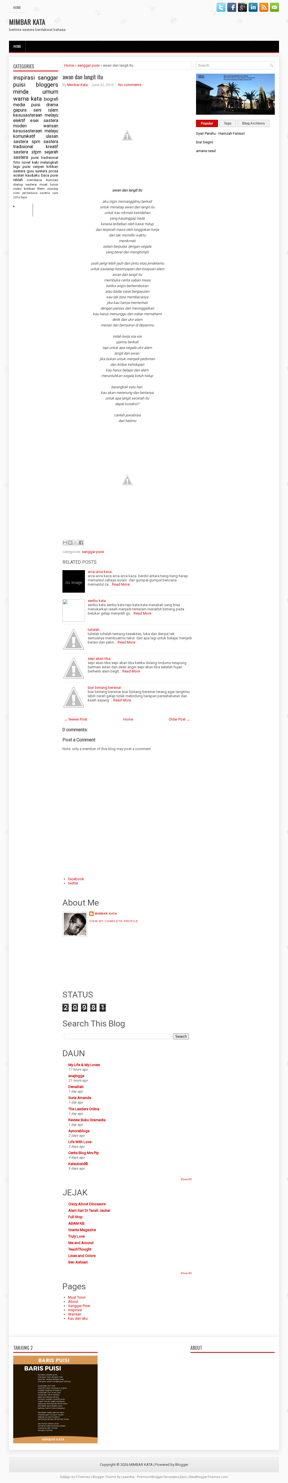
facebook (76, 879)
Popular (207, 123)
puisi (35, 104)
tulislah (93, 629)
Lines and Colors (82, 1256)
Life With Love (79, 1142)
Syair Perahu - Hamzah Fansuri (220, 133)
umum (50, 91)
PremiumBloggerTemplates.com (162, 1477)
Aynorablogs (78, 1131)
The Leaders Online (83, 1109)
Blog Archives (253, 123)
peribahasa (29, 193)
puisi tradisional (44, 157)
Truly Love (76, 1236)
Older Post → (179, 719)
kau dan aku (78, 1318)
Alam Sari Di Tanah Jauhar (89, 1210)
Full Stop (75, 1217)
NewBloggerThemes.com (208, 1477)
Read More (121, 584)
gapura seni (27, 110)
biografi (51, 99)
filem (24, 197)
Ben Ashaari (78, 1262)
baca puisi (49, 175)
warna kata (27, 98)
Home (17, 7)
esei (34, 120)
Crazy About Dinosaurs (87, 1204)
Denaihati (76, 1087)
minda (21, 91)
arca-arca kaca (100, 572)
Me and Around (80, 1243)
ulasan (52, 136)
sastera (41, 171)
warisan (50, 125)
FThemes (83, 1477)
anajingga (76, 1076)
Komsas (52, 180)
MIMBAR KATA (27, 22)
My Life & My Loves (84, 1065)
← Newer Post (75, 719)
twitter (73, 883)
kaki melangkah (45, 162)
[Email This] (65, 542)
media (19, 104)
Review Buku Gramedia (86, 1120)
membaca (34, 180)
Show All (186, 1179)
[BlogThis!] (70, 542)
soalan (18, 175)
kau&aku (32, 175)
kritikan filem (34, 189)
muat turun (48, 184)
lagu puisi (21, 166)
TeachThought (79, 1249)
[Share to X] (75, 542)
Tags (227, 123)
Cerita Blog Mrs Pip (83, 1153)
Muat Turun (77, 1297)
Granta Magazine (82, 1230)
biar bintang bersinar (104, 687)
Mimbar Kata (77, 85)
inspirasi (24, 77)
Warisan (74, 1314)
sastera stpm (27, 152)
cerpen (38, 166)
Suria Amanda (79, 1098)
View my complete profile (113, 921)
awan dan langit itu (82, 77)
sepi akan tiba (99, 658)
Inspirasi (75, 1310)
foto (16, 162)
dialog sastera (25, 184)
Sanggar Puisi (79, 1306)
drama (52, 104)
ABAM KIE (76, 1223)
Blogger (181, 1464)
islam (53, 110)
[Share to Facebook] (81, 542)
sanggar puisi (88, 65)
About (73, 1301)
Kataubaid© (78, 1164)
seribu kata (97, 601)
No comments (129, 85)
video (17, 189)
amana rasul (206, 151)
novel (26, 162)
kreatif (52, 146)
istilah (18, 180)
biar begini (204, 142)
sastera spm (26, 141)
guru (30, 171)
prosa (53, 171)
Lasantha (127, 1477)
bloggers (47, 84)
